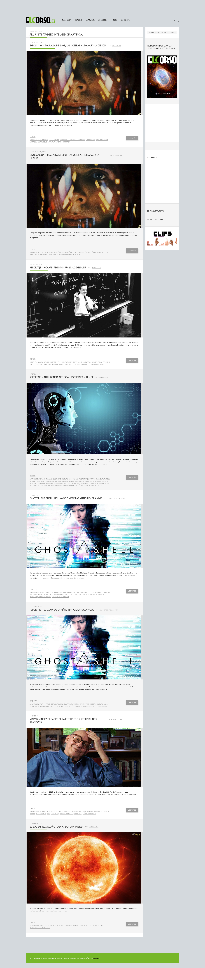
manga (86, 595)
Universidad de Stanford (40, 928)
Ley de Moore (40, 483)
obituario (54, 814)
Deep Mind (57, 479)
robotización (103, 483)
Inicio (32, 31)
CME (41, 926)
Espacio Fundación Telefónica (72, 140)
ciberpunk (56, 592)
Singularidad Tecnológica (72, 485)
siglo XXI (33, 485)
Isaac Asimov (69, 481)
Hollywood (58, 595)
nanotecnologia (65, 364)
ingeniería (83, 479)
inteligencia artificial (38, 254)
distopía (107, 592)
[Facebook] (173, 20)
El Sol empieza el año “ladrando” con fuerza (56, 826)
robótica (66, 142)
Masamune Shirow (97, 595)
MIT (65, 483)
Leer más (132, 138)
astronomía (34, 926)
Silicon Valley (43, 485)
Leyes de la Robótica (54, 483)
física (94, 362)
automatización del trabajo (41, 479)
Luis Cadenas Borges (116, 498)
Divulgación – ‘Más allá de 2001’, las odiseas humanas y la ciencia (64, 156)
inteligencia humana (46, 142)
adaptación (34, 592)
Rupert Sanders (44, 597)
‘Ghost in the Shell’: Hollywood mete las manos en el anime (66, 498)
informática (79, 811)
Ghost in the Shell (45, 595)
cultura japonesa (95, 592)
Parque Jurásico (66, 814)
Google (72, 479)
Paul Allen (72, 483)
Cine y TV (33, 589)
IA (96, 140)
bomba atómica (44, 362)
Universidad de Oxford (93, 485)
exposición (90, 140)
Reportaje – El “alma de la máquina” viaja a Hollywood (62, 609)
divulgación (54, 140)
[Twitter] (177, 20)
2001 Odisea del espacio (39, 140)
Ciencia (32, 137)
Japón (71, 706)
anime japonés (45, 592)
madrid (59, 142)
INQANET (96, 958)
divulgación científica (82, 362)
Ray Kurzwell (83, 483)
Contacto (125, 20)
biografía (33, 362)
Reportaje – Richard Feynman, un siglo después (58, 267)
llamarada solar (87, 926)
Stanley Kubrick (89, 814)
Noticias (78, 20)
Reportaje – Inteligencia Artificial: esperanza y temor (61, 377)
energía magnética (52, 926)
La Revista (90, 20)
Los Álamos (53, 364)
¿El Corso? (66, 20)
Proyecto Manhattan (81, 364)
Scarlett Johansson (60, 597)
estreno (33, 595)
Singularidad (55, 485)
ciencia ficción (68, 592)
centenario (56, 362)
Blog (115, 20)
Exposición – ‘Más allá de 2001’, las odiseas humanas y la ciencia (68, 45)
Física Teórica (103, 362)
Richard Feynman (98, 364)
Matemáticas (41, 814)
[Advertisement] (102, 7)
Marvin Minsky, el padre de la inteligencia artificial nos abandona (63, 721)
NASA (97, 926)
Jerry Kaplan (80, 481)
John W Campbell (94, 481)
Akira (42, 704)
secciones (102, 20)
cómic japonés (81, 592)
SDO (101, 926)
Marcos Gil (116, 45)
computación (54, 252)
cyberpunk (84, 704)
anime (47, 704)
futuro (65, 479)
